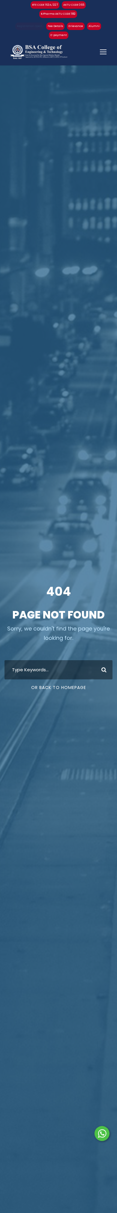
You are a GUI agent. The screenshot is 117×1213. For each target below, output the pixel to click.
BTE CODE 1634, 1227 (45, 5)
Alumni (94, 26)
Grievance (75, 26)
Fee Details (55, 26)
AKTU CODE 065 (73, 5)
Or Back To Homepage (58, 687)
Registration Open (29, 26)
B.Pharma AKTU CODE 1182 (58, 14)
